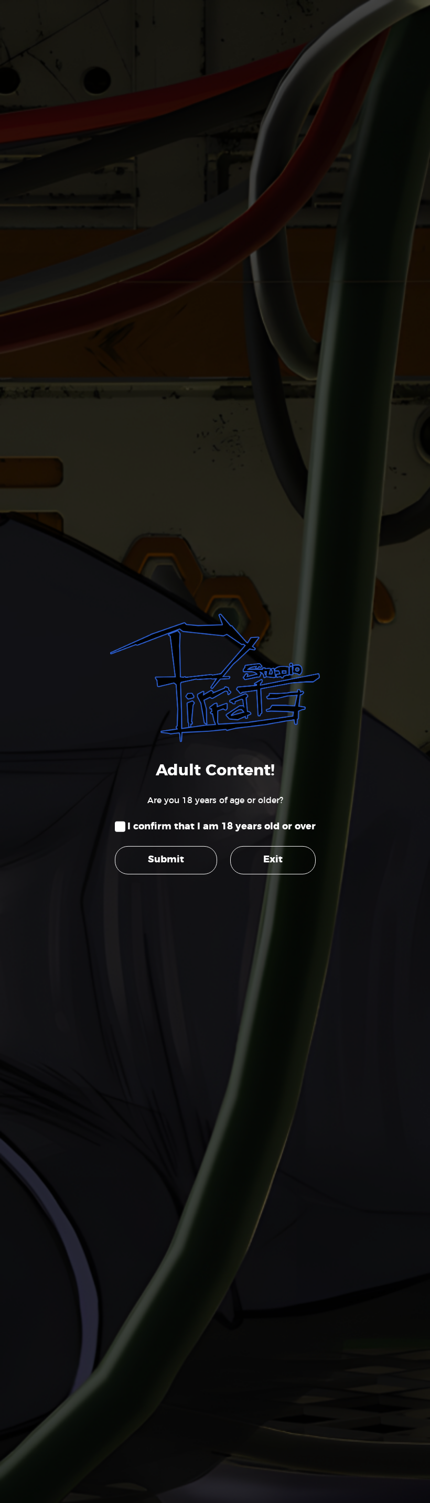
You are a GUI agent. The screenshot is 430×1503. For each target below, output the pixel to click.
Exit (273, 859)
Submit (166, 859)
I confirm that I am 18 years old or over (221, 826)
